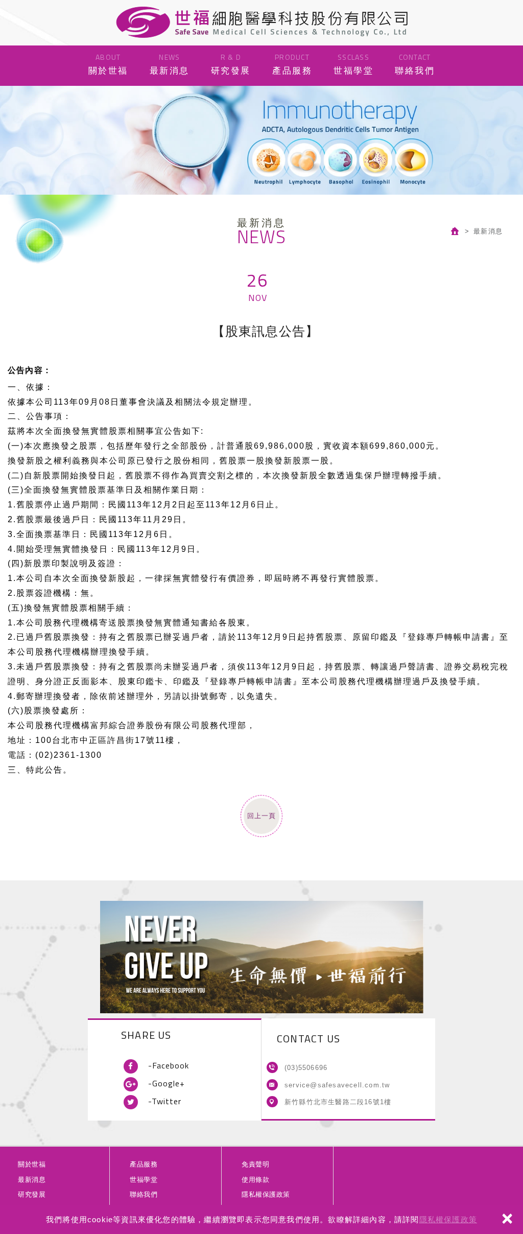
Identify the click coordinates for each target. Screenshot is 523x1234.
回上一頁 (261, 816)
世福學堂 (353, 64)
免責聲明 (255, 1164)
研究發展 (231, 64)
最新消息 (169, 64)
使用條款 (255, 1179)
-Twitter (164, 1101)
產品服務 (292, 64)
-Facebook (168, 1065)
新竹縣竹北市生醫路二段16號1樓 (337, 1102)
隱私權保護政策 (448, 1219)
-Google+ (166, 1083)
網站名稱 (261, 22)
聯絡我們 (415, 64)
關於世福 (108, 64)
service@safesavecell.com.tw (337, 1085)
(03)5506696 (305, 1068)
